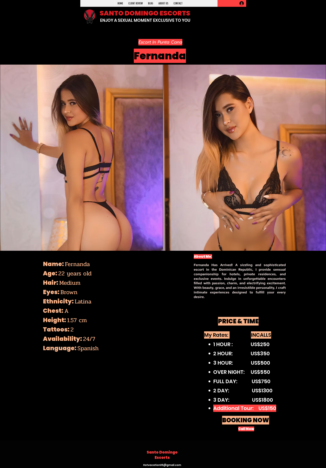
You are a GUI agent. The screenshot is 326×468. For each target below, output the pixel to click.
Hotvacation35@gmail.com (162, 465)
